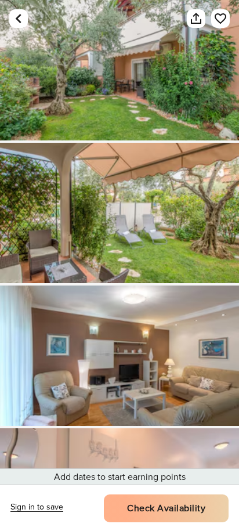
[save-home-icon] (214, 18)
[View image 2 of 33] (119, 213)
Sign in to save (36, 507)
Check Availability (166, 508)
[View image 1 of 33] (119, 70)
